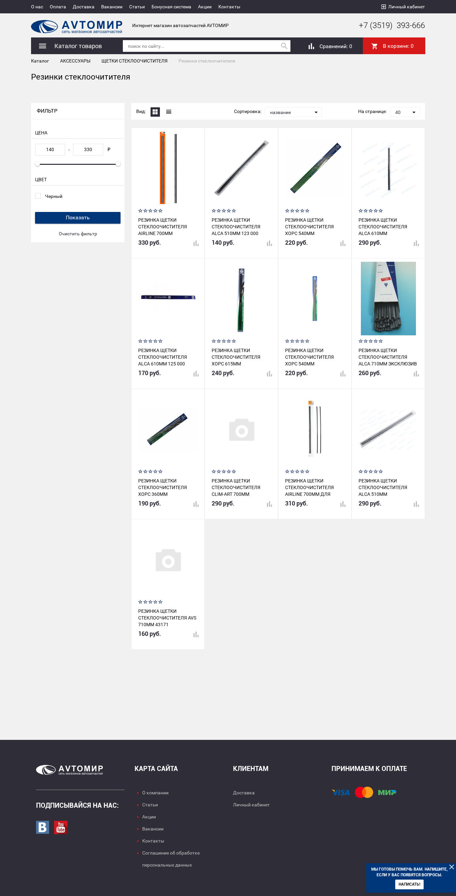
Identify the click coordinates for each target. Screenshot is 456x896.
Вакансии (112, 6)
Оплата (58, 6)
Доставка (83, 6)
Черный (53, 196)
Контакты (229, 6)
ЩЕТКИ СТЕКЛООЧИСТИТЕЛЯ (134, 61)
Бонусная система (171, 6)
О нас (37, 6)
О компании (155, 792)
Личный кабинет (406, 6)
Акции (205, 6)
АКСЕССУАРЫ (75, 61)
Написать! (409, 884)
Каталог (40, 61)
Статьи (137, 6)
